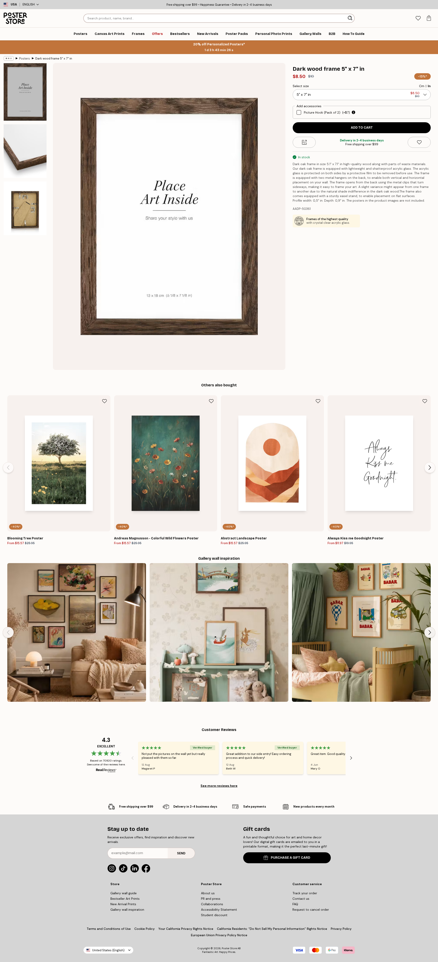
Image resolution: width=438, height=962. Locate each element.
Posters (24, 58)
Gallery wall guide (123, 893)
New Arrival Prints (123, 904)
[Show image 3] (25, 208)
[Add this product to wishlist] (419, 142)
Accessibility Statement (219, 909)
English (29, 4)
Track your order (304, 893)
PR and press (210, 899)
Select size (301, 86)
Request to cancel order (310, 909)
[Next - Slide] (429, 467)
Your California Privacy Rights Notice (185, 929)
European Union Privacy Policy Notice (219, 935)
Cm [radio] (421, 86)
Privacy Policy (341, 929)
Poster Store (229, 948)
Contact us (300, 899)
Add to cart (362, 128)
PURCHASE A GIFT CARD (290, 858)
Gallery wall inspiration (127, 909)
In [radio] (429, 86)
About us (208, 893)
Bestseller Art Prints (125, 899)
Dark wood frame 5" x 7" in (53, 58)
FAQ (295, 904)
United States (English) (108, 950)
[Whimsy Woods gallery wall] (219, 632)
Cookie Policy (144, 929)
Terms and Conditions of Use (109, 929)
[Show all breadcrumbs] (9, 58)
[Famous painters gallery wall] (76, 632)
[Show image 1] (25, 92)
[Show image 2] (25, 151)
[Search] (350, 18)
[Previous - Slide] (8, 467)
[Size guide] (304, 142)
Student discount (214, 915)
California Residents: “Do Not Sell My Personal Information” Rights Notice (272, 929)
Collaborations (212, 904)
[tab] (418, 18)
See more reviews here (219, 786)
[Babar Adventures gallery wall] (361, 632)
